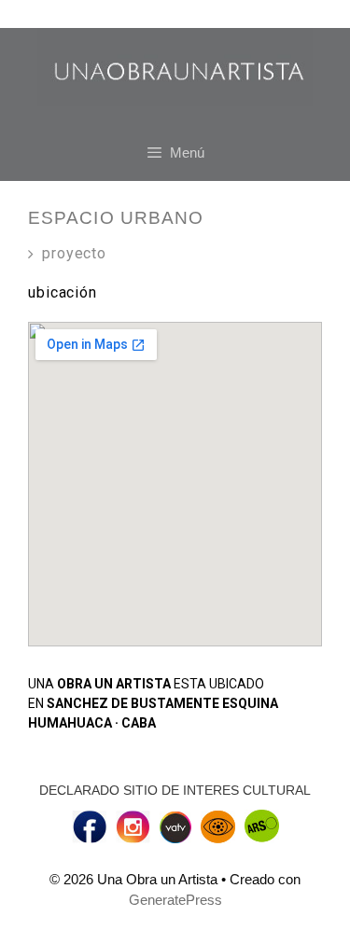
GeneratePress (175, 900)
